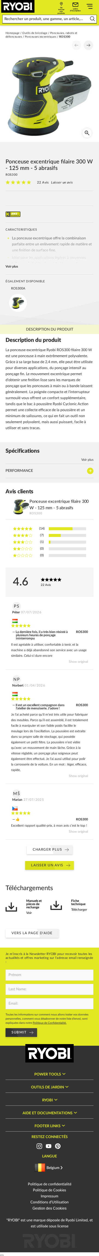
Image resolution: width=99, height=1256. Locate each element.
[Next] (88, 45)
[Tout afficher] (89, 7)
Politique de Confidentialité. (50, 1022)
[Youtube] (48, 1146)
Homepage (13, 33)
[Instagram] (39, 1146)
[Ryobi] (18, 6)
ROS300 (82, 632)
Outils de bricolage (34, 33)
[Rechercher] (92, 19)
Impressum (49, 1196)
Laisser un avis (62, 182)
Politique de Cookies (49, 1190)
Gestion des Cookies (49, 1208)
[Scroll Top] (2, 1255)
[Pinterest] (58, 1146)
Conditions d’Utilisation (49, 1202)
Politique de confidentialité (49, 1184)
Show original (78, 661)
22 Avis (43, 182)
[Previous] (76, 45)
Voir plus (12, 266)
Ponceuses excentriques (40, 36)
